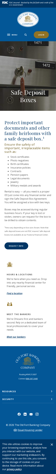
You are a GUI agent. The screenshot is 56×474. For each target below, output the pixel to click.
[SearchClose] (26, 34)
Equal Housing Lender (30, 430)
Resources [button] (9, 391)
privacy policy (14, 469)
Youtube (31, 414)
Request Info (18, 246)
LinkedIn (25, 414)
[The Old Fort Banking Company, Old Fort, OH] (28, 361)
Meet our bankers (16, 337)
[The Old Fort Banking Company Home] (28, 19)
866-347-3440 (32, 378)
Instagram (37, 414)
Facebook (19, 414)
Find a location (14, 293)
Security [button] (8, 399)
